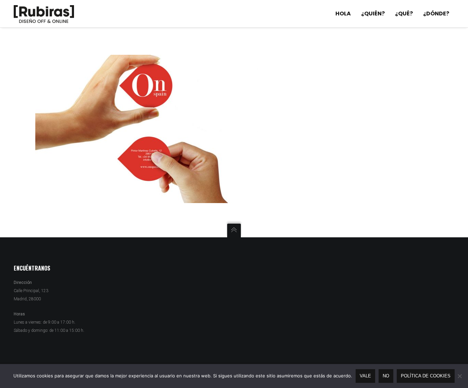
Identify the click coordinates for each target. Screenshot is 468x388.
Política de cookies (426, 375)
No (386, 375)
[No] (459, 376)
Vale (365, 375)
